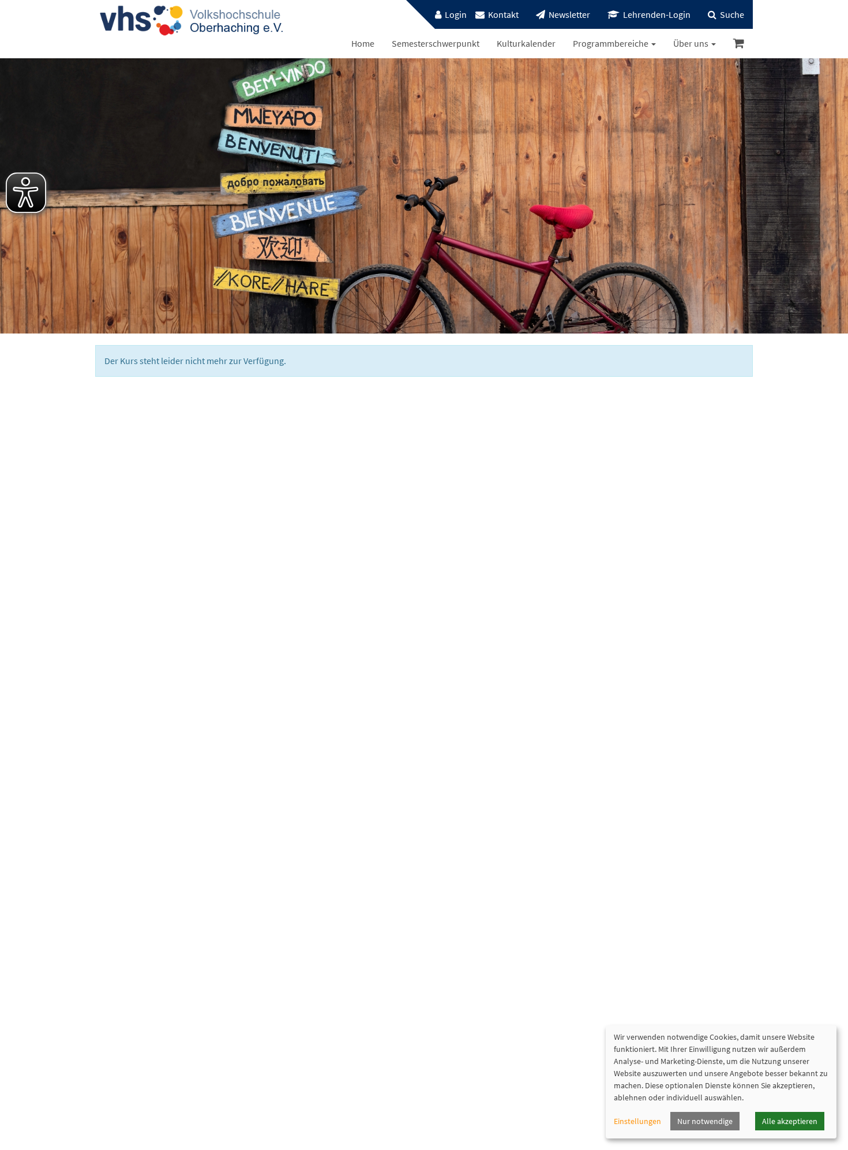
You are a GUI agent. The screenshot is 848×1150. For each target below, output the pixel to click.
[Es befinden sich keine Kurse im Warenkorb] (739, 43)
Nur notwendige (705, 1121)
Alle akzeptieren (789, 1121)
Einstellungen (637, 1121)
